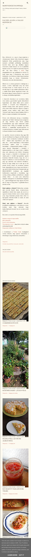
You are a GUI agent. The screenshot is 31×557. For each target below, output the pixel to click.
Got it (21, 555)
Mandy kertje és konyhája (13, 6)
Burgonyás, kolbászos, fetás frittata (12, 228)
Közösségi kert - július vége (14, 390)
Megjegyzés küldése (8, 251)
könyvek (16, 244)
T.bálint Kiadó (17, 232)
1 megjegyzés (12, 325)
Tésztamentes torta (8, 224)
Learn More (12, 555)
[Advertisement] (15, 266)
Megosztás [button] (5, 241)
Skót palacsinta (7, 220)
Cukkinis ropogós (10, 323)
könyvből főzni (10, 244)
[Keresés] (27, 2)
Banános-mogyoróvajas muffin (11, 218)
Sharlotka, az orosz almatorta (12, 440)
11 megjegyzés (12, 443)
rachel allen (21, 244)
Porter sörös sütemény (9, 222)
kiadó (22, 70)
